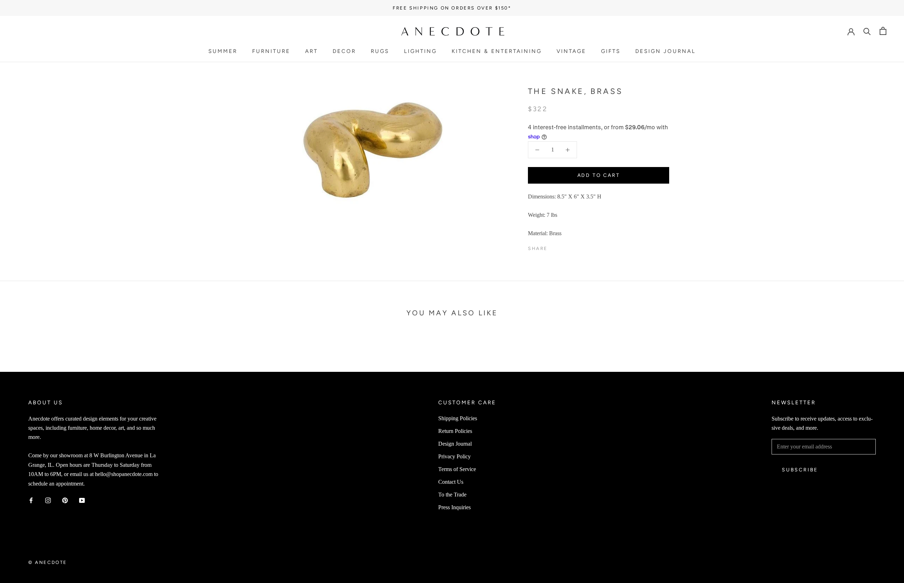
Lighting (420, 51)
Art (311, 51)
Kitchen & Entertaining (497, 51)
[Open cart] (883, 31)
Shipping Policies (457, 418)
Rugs (380, 51)
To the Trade (452, 495)
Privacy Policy (454, 456)
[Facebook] (554, 247)
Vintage (571, 51)
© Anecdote (47, 562)
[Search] (867, 31)
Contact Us (450, 482)
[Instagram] (48, 500)
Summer (222, 51)
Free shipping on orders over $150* (452, 8)
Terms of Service (457, 469)
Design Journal (665, 51)
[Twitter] (563, 247)
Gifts (610, 51)
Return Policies (455, 431)
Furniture (271, 51)
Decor (344, 51)
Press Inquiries (454, 507)
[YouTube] (82, 500)
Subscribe (800, 470)
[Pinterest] (573, 247)
